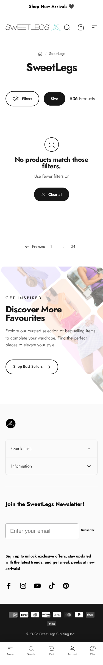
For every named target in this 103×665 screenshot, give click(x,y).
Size (54, 98)
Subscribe (88, 529)
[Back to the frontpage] (40, 54)
